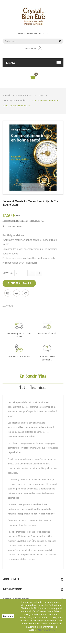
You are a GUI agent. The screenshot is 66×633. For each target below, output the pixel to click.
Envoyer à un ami (7, 293)
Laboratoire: (8, 221)
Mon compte (30, 49)
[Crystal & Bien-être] (33, 16)
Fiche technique (33, 387)
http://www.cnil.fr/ (46, 629)
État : (5, 226)
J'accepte (8, 616)
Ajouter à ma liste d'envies (25, 293)
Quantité (8, 273)
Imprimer (16, 293)
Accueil (6, 95)
